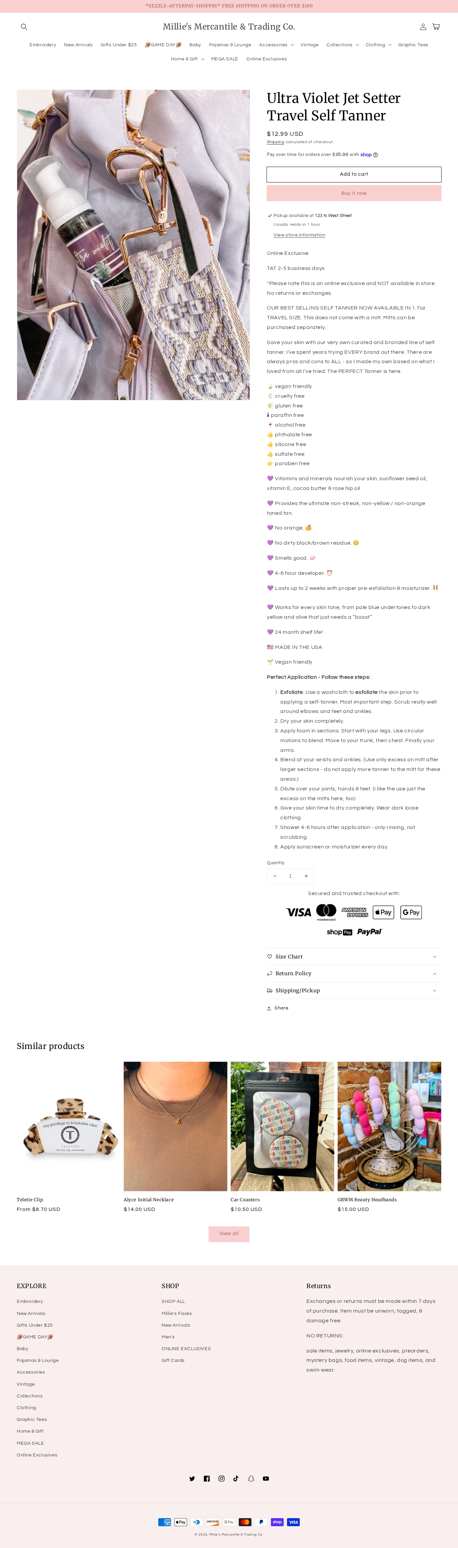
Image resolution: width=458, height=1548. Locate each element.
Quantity (275, 863)
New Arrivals (31, 1313)
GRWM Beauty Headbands (367, 1200)
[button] (24, 26)
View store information (299, 235)
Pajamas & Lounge (38, 1360)
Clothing (26, 1407)
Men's (168, 1337)
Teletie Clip (30, 1200)
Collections (30, 1396)
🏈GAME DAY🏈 (35, 1337)
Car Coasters (245, 1200)
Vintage (26, 1384)
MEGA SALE (30, 1443)
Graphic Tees (32, 1419)
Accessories (31, 1372)
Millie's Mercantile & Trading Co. (236, 1534)
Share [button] (281, 1008)
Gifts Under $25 (35, 1325)
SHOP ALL (173, 1301)
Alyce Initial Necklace (149, 1200)
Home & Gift (30, 1431)
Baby (22, 1348)
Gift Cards (173, 1360)
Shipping (275, 142)
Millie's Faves (177, 1313)
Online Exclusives (37, 1455)
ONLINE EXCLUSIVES (186, 1348)
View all (229, 1233)
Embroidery (30, 1301)
